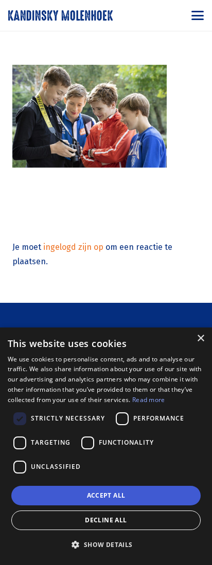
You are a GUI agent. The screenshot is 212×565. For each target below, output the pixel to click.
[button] (197, 15)
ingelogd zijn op (73, 247)
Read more (148, 399)
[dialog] (106, 446)
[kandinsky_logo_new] (60, 15)
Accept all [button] (106, 495)
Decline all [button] (106, 520)
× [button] (200, 338)
